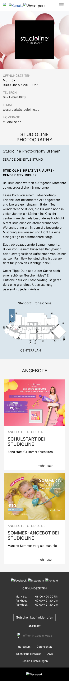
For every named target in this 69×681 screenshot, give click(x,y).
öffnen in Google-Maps (37, 635)
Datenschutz (45, 646)
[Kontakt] (51, 580)
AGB (50, 653)
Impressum (23, 646)
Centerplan (30, 350)
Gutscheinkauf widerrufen (34, 617)
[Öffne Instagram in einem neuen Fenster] (35, 580)
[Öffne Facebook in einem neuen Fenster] (19, 580)
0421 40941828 (14, 97)
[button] (16, 5)
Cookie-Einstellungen (34, 660)
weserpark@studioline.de (21, 109)
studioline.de (12, 122)
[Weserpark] (34, 6)
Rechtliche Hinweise (28, 653)
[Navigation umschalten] (61, 5)
